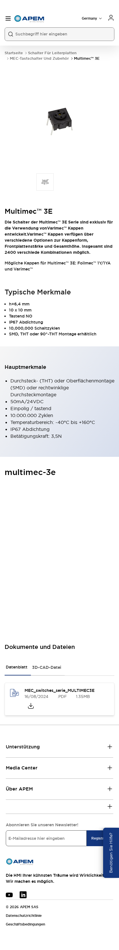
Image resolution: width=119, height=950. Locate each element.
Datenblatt (16, 667)
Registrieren (101, 838)
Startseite (14, 53)
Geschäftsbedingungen (25, 924)
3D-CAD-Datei (46, 667)
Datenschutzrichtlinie (24, 915)
